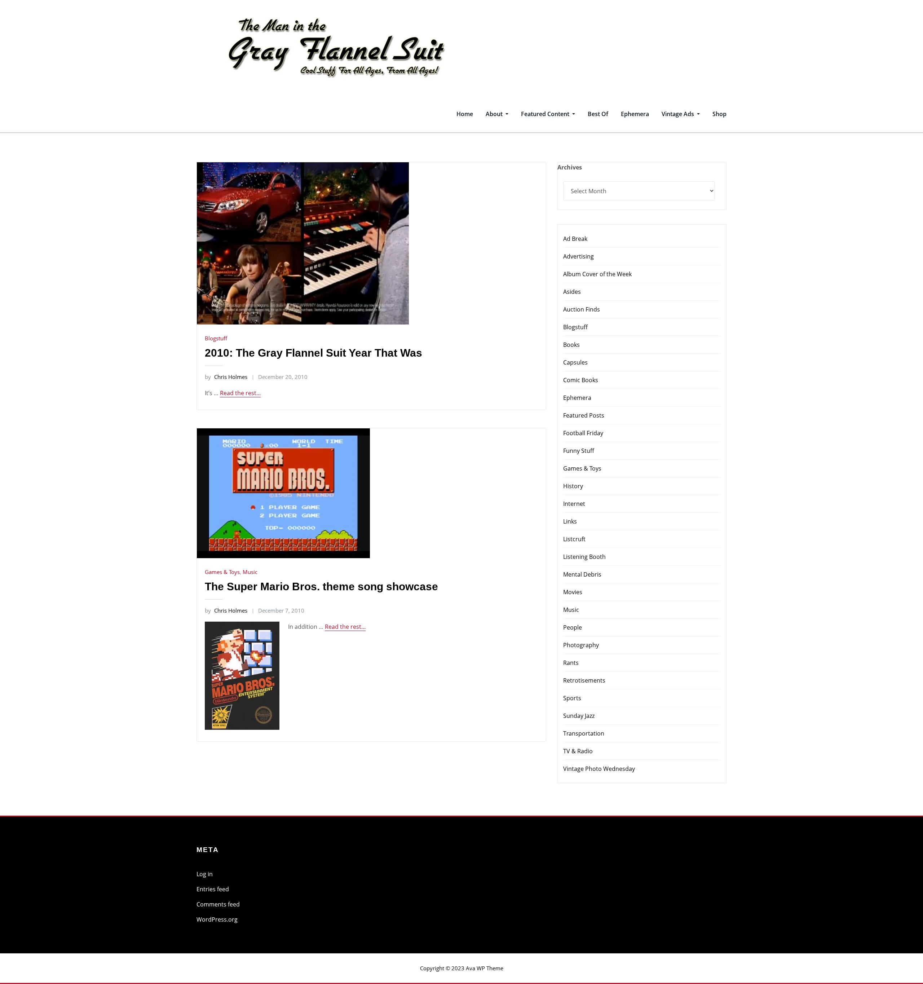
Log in (204, 874)
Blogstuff (216, 338)
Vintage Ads (678, 114)
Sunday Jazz (579, 716)
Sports (572, 698)
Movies (572, 592)
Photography (581, 645)
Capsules (575, 362)
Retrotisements (584, 680)
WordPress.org (217, 919)
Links (570, 521)
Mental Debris (582, 574)
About (495, 114)
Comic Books (580, 380)
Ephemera (635, 114)
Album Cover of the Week (597, 274)
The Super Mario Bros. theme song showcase (321, 586)
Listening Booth (584, 557)
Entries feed (212, 889)
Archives (569, 167)
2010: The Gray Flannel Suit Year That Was (313, 353)
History (573, 486)
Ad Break (575, 239)
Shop (719, 114)
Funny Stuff (578, 451)
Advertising (578, 256)
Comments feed (218, 904)
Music (250, 571)
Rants (571, 663)
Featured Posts (583, 415)
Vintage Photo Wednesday (599, 769)
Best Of (598, 114)
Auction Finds (581, 309)
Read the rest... (240, 393)
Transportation (583, 733)
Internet (574, 504)
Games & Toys (222, 571)
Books (571, 345)
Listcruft (574, 539)
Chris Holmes (226, 376)
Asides (572, 292)
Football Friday (583, 433)
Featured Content (546, 114)
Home (464, 114)
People (572, 627)
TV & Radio (578, 751)
